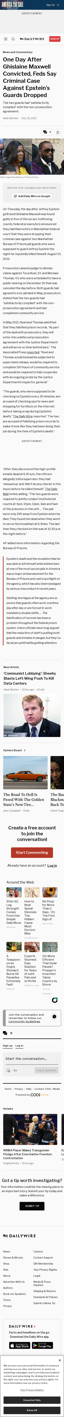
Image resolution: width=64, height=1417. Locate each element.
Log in (52, 866)
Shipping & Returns (44, 1291)
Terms (7, 1299)
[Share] (57, 132)
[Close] (60, 1360)
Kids (5, 1269)
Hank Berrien (10, 118)
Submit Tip (32, 1206)
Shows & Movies (13, 1257)
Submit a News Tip (44, 1303)
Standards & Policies (45, 1297)
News (6, 1251)
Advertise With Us (14, 1281)
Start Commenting (32, 852)
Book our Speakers (14, 1293)
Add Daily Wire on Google (34, 196)
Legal (36, 1275)
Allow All (32, 1410)
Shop (6, 1263)
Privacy (7, 1305)
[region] (32, 1386)
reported (33, 352)
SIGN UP (54, 39)
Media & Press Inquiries (42, 1283)
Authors (8, 1287)
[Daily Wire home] (32, 39)
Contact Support (43, 1257)
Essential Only (32, 1400)
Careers (38, 1251)
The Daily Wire (23, 416)
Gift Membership (43, 1263)
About (6, 1275)
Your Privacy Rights (45, 1269)
